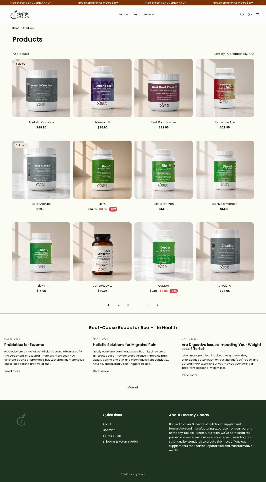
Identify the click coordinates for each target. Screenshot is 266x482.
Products (28, 28)
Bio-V (41, 286)
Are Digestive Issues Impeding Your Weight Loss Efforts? (221, 346)
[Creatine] (225, 251)
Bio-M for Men (164, 204)
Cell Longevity (102, 286)
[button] (241, 14)
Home (15, 28)
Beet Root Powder (163, 122)
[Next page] (157, 305)
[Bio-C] (102, 170)
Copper (163, 286)
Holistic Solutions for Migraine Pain (124, 344)
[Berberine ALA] (225, 88)
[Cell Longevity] (102, 251)
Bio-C (102, 204)
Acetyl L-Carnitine (41, 122)
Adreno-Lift (102, 122)
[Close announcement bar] (262, 2)
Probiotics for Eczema (24, 344)
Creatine (225, 286)
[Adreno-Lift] (102, 88)
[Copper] (163, 251)
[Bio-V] (41, 251)
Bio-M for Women (224, 204)
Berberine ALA (225, 122)
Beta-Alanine (41, 204)
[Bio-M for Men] (163, 170)
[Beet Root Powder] (163, 88)
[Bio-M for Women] (225, 170)
